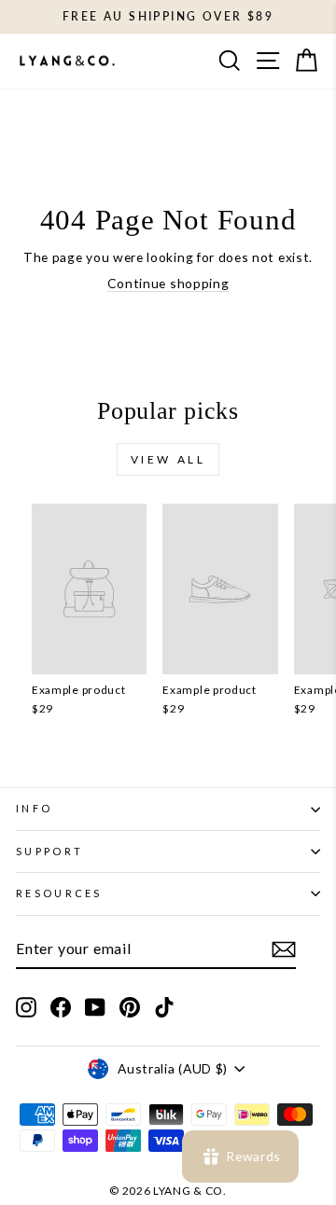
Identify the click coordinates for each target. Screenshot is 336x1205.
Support (49, 851)
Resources (59, 893)
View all (168, 459)
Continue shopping (168, 283)
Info (34, 808)
